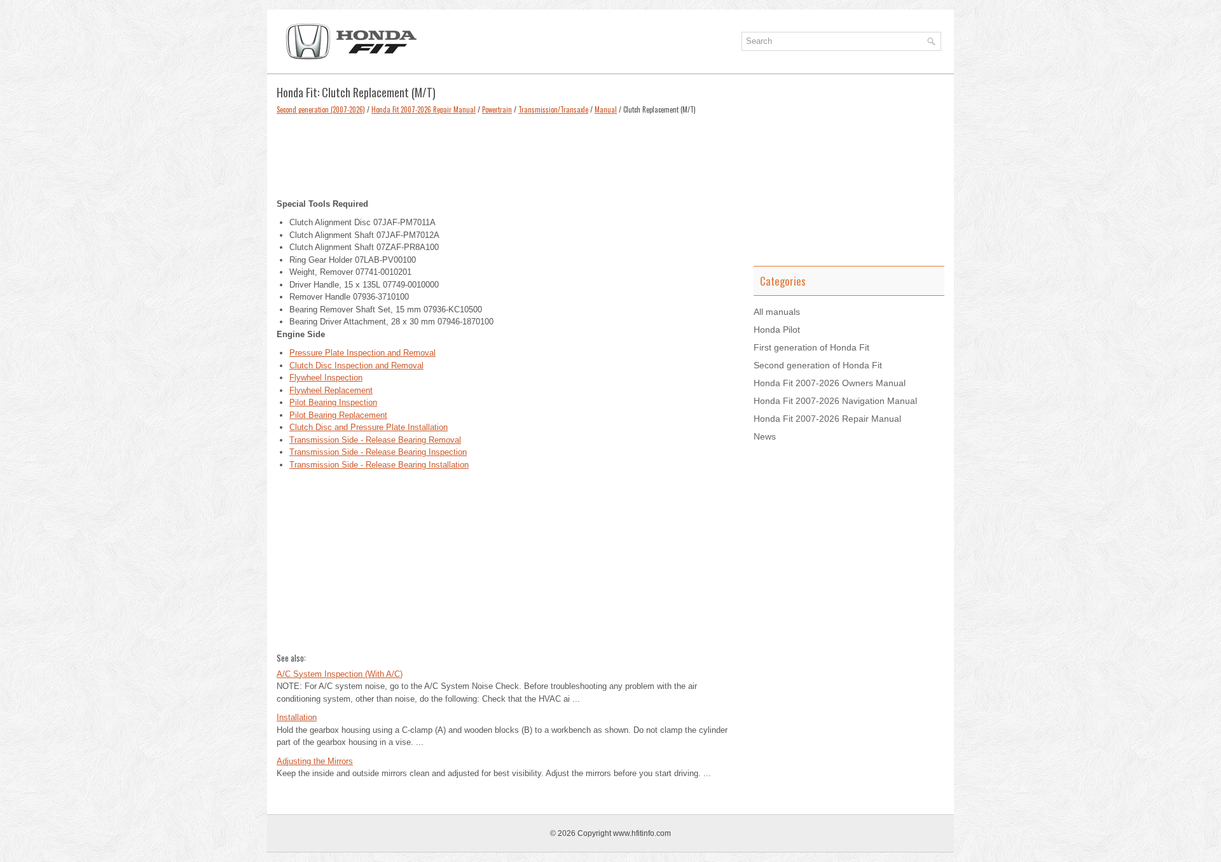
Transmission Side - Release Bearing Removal (375, 440)
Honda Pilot (777, 329)
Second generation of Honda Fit (818, 365)
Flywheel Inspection (325, 377)
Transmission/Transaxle (553, 109)
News (765, 436)
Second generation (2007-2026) (321, 109)
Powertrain (497, 109)
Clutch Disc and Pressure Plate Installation (368, 427)
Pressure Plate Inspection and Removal (362, 353)
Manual (606, 109)
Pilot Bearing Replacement (338, 415)
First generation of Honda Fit (811, 347)
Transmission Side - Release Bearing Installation (379, 464)
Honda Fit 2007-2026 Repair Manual (423, 109)
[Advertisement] (506, 153)
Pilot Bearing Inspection (333, 402)
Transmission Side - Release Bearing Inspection (378, 452)
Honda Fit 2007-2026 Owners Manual (830, 383)
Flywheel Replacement (331, 390)
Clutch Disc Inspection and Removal (356, 365)
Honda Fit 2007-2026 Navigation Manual (835, 401)
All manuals (777, 312)
